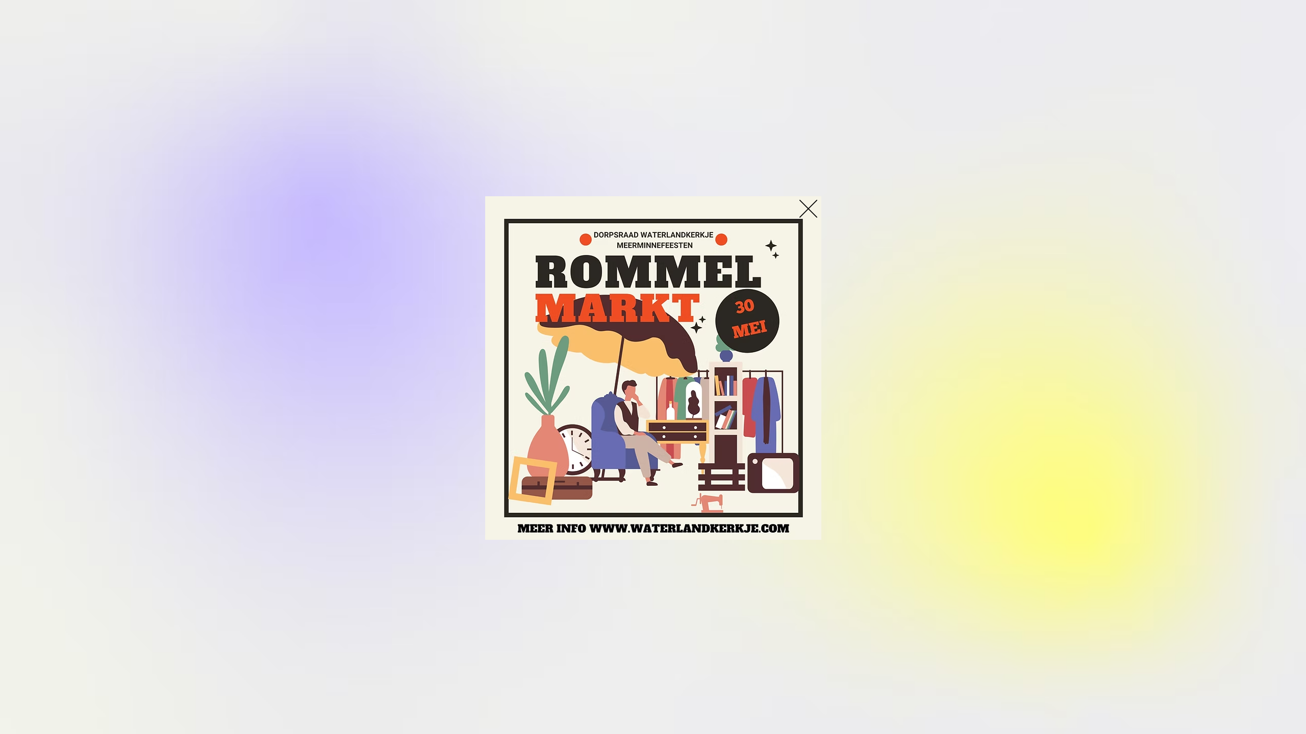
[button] (808, 209)
